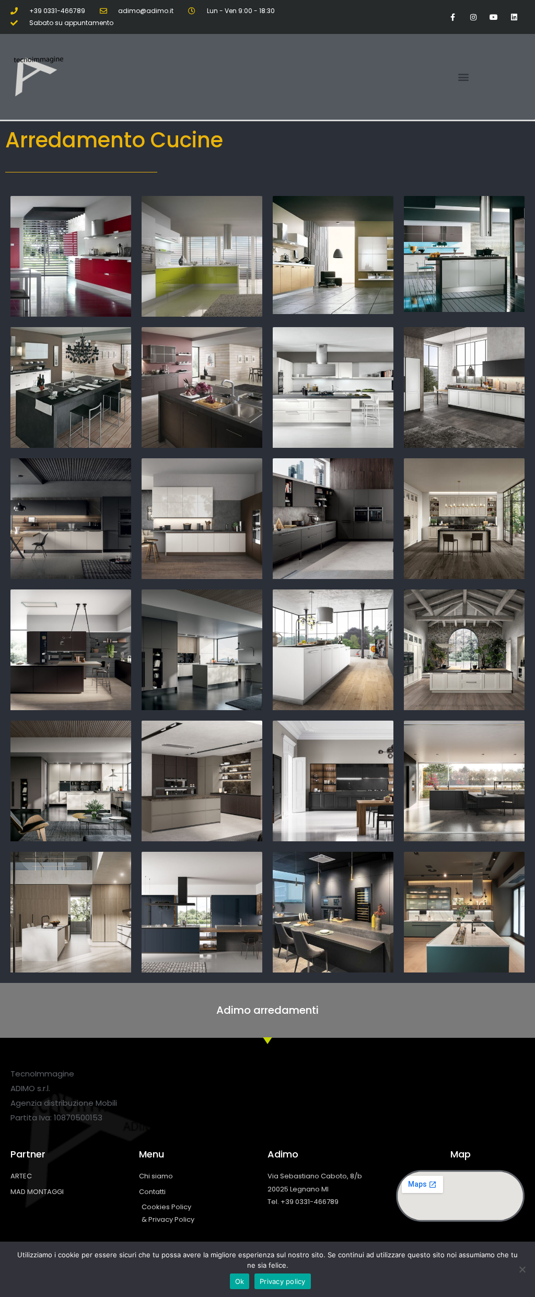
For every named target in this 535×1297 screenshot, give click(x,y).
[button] (463, 77)
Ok (240, 1281)
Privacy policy (283, 1281)
